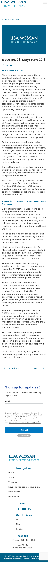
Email (7, 401)
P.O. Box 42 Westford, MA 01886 (22, 546)
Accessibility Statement (33, 559)
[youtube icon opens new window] (24, 509)
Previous (14, 368)
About (11, 477)
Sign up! (24, 429)
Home (11, 472)
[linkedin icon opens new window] (29, 509)
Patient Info (14, 491)
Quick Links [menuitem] (24, 515)
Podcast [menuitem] (20, 529)
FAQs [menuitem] (18, 519)
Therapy (12, 482)
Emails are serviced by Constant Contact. (25, 423)
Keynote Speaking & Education (24, 487)
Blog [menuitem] (18, 524)
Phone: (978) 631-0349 (24, 540)
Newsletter (14, 496)
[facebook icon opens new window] (18, 509)
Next (36, 368)
